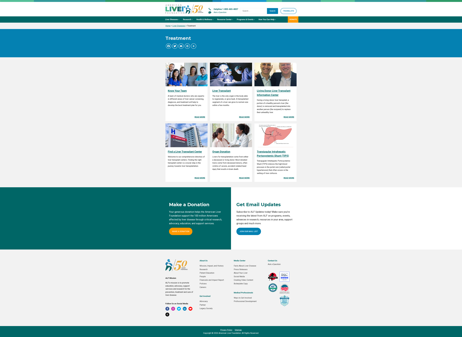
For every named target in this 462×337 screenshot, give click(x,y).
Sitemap (238, 330)
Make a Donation (180, 231)
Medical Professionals (243, 293)
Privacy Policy (226, 330)
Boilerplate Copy (241, 283)
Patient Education (207, 273)
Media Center (239, 260)
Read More (200, 117)
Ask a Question (274, 264)
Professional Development (245, 301)
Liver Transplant (221, 90)
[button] (172, 19)
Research (204, 269)
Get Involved (205, 296)
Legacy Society (206, 308)
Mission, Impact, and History (212, 266)
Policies (203, 283)
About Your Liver (240, 273)
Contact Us (272, 260)
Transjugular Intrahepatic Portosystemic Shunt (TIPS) (273, 153)
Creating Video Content (243, 280)
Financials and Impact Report (212, 280)
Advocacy (204, 301)
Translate (288, 11)
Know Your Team (177, 90)
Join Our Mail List (249, 231)
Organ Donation (221, 151)
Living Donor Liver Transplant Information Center (273, 92)
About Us (204, 260)
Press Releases (240, 269)
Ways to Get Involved (243, 298)
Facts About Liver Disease (245, 266)
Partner (203, 305)
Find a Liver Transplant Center (185, 151)
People (203, 276)
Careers (203, 287)
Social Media (239, 276)
